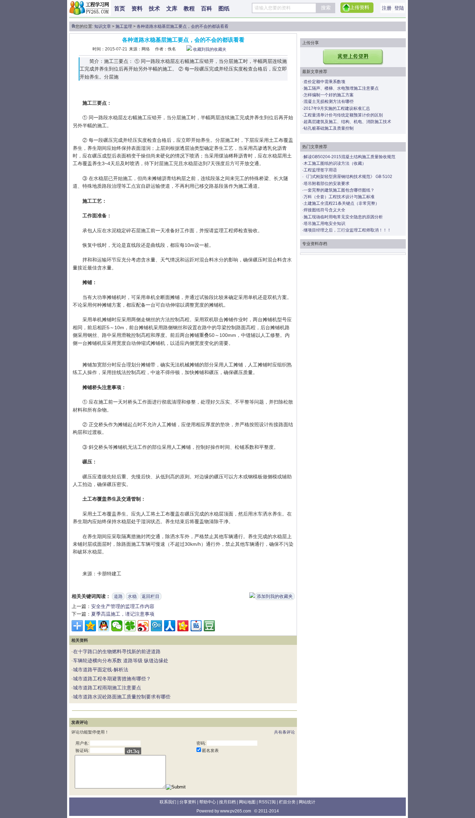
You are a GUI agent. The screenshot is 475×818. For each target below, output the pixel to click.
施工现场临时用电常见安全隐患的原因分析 (343, 216)
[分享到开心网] (182, 625)
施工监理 (123, 26)
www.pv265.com (235, 811)
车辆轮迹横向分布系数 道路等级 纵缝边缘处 (120, 660)
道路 (118, 596)
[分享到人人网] (169, 625)
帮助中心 (207, 802)
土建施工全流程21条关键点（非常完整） (341, 203)
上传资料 (359, 7)
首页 (119, 8)
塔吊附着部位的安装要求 (326, 183)
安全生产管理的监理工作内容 (122, 606)
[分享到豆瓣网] (209, 625)
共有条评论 (284, 732)
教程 (189, 8)
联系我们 (168, 802)
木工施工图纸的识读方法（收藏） (335, 163)
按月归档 (227, 802)
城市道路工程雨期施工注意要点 (107, 687)
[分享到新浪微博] (143, 625)
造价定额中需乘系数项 (324, 81)
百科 (206, 8)
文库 (171, 8)
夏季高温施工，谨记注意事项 (122, 614)
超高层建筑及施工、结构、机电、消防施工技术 (347, 121)
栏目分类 (287, 802)
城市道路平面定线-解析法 (100, 669)
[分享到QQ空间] (90, 625)
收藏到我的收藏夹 (209, 49)
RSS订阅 (267, 802)
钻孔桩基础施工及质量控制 (329, 128)
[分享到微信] (116, 625)
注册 (387, 8)
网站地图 (247, 802)
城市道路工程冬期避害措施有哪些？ (112, 678)
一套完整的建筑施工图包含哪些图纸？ (339, 190)
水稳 (132, 596)
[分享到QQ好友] (103, 625)
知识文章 (102, 26)
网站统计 (307, 802)
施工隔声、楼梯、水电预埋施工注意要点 (341, 88)
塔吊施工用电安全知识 (324, 223)
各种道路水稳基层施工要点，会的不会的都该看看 (182, 26)
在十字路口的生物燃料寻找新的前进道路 (117, 651)
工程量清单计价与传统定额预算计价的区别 (343, 115)
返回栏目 (151, 596)
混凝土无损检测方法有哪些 (329, 101)
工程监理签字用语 (320, 170)
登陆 (399, 8)
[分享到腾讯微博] (156, 625)
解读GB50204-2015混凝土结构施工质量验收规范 (349, 156)
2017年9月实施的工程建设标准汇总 (337, 108)
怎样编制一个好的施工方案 (329, 94)
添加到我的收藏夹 (275, 596)
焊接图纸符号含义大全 (324, 210)
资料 (137, 8)
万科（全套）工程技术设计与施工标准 (339, 196)
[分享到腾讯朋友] (130, 625)
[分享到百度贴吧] (196, 625)
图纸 (224, 8)
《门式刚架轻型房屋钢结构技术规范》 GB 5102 (348, 176)
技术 (154, 8)
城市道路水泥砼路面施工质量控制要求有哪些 (121, 696)
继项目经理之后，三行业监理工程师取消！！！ (347, 230)
